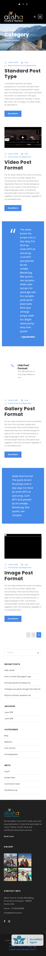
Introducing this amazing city (17, 683)
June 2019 (8, 712)
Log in (7, 771)
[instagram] (26, 4)
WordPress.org (10, 790)
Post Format (17, 65)
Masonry (8, 742)
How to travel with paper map (17, 676)
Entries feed (9, 777)
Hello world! (9, 670)
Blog (10, 65)
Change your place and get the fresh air (22, 689)
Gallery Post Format (19, 411)
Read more (9, 836)
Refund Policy (29, 949)
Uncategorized (29, 65)
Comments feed (12, 784)
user (26, 62)
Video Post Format (17, 165)
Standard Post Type (22, 73)
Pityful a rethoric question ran (17, 695)
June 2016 (8, 718)
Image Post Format (18, 575)
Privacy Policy (17, 946)
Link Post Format (23, 367)
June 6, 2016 (13, 62)
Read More (13, 113)
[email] (19, 4)
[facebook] (23, 4)
